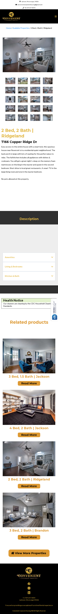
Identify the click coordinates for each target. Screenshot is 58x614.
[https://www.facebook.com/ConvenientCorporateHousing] (29, 583)
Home (8, 28)
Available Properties (21, 28)
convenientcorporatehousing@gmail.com (30, 4)
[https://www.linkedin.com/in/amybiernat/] (29, 592)
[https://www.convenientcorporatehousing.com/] (11, 16)
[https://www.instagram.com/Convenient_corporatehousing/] (29, 588)
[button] (56, 16)
